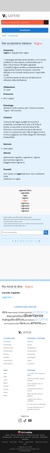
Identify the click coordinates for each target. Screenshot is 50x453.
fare (22, 323)
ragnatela (25, 193)
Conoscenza (32, 351)
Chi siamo (5, 442)
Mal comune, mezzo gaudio (35, 395)
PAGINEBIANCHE (7, 437)
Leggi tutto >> (8, 297)
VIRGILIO (13, 435)
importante (13, 312)
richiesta (21, 312)
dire (4, 312)
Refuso (6, 354)
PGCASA (42, 435)
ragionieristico (25, 190)
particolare (15, 323)
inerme (7, 323)
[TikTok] (25, 420)
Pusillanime (8, 351)
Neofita (6, 357)
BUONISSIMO (44, 437)
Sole (5, 376)
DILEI (22, 437)
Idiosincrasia (8, 348)
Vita (4, 373)
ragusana (25, 205)
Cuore (5, 389)
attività (29, 312)
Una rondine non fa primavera (35, 385)
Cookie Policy (29, 442)
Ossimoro (7, 341)
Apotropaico (8, 363)
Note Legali (13, 442)
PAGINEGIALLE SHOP (32, 435)
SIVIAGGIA (28, 437)
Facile (29, 345)
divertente (33, 315)
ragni (25, 195)
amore (35, 322)
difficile (19, 319)
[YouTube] (29, 420)
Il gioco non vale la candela (34, 400)
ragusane (25, 208)
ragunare (25, 203)
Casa (5, 380)
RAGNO (18, 217)
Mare (5, 383)
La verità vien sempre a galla (36, 374)
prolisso (18, 316)
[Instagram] (20, 420)
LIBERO (7, 435)
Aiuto (25, 444)
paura (43, 323)
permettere (29, 320)
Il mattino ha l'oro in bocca (35, 390)
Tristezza (30, 363)
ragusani (25, 211)
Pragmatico (31, 348)
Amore (6, 386)
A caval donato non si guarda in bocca (35, 408)
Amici (5, 392)
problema (40, 311)
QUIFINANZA (35, 437)
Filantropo (7, 345)
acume (41, 319)
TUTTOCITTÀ (16, 437)
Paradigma (31, 357)
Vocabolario (13, 36)
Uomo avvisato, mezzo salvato (35, 379)
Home (4, 36)
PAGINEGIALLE (21, 435)
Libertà (30, 341)
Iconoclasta (7, 360)
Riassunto (31, 354)
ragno (25, 200)
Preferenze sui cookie (41, 442)
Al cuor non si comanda (36, 404)
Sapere (14, 15)
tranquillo (8, 319)
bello (28, 323)
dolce (10, 316)
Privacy (21, 442)
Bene (5, 395)
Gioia (29, 360)
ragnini (25, 198)
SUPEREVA (25, 439)
